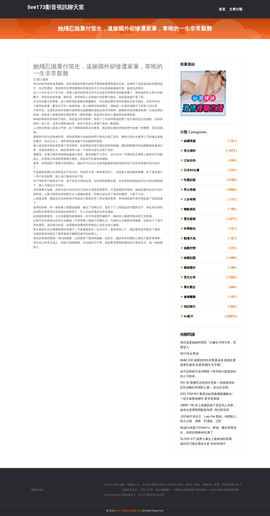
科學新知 (210, 228)
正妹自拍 (210, 160)
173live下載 (146, 489)
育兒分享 (210, 277)
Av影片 (210, 316)
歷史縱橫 (210, 219)
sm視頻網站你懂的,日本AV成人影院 (163, 484)
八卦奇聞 (210, 199)
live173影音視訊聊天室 (56, 7)
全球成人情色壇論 (114, 484)
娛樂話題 (210, 258)
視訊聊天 (210, 306)
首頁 (222, 9)
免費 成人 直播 (211, 484)
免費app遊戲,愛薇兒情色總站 (190, 489)
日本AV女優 (210, 170)
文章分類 (235, 9)
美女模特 (210, 150)
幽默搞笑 (210, 209)
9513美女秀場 (189, 353)
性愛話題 (210, 180)
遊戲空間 (210, 248)
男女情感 (210, 189)
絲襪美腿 (210, 141)
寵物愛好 (210, 267)
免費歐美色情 (129, 489)
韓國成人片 (133, 484)
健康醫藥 (210, 297)
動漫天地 (210, 238)
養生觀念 (210, 287)
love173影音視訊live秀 (151, 494)
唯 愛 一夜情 (193, 484)
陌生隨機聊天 (163, 489)
